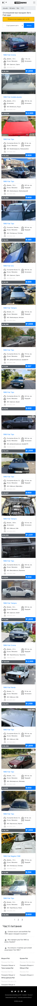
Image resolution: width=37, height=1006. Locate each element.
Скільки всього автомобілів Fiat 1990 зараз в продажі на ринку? (17, 933)
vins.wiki (5, 8)
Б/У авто (12, 8)
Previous (4, 41)
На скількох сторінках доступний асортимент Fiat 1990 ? (18, 949)
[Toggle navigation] (34, 2)
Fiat (18, 8)
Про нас (30, 994)
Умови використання (10, 997)
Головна (24, 994)
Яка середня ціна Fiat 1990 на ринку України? (16, 941)
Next (33, 41)
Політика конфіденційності (25, 997)
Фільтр (29, 25)
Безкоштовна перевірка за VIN (13, 994)
